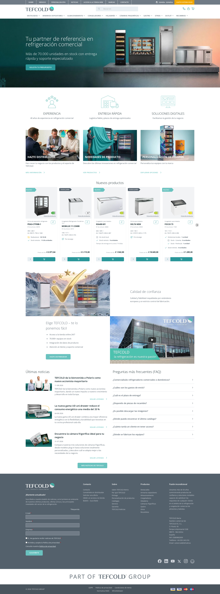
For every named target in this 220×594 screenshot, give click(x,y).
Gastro (147, 16)
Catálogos (115, 501)
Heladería (110, 16)
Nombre (29, 521)
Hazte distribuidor (184, 2)
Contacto (86, 490)
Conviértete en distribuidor (93, 492)
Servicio (115, 504)
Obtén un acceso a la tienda (94, 498)
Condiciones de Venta (123, 588)
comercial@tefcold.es (182, 543)
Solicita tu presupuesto (40, 67)
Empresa (29, 529)
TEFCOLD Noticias (118, 509)
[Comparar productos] (53, 222)
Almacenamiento (75, 16)
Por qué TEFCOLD (118, 492)
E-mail (28, 513)
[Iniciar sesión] (188, 8)
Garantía (115, 506)
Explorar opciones (149, 172)
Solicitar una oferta (90, 495)
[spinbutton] (30, 259)
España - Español (166, 2)
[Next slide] (197, 225)
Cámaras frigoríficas (129, 16)
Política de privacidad (47, 546)
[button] (153, 380)
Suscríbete (34, 553)
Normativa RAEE (103, 591)
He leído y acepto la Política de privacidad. (44, 543)
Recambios (181, 16)
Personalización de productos (123, 498)
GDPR (91, 588)
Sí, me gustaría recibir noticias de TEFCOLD (45, 538)
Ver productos (90, 172)
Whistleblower (117, 591)
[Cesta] (193, 8)
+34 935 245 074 (183, 540)
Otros (158, 16)
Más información (33, 172)
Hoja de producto (50, 216)
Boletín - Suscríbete (90, 501)
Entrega (115, 495)
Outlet (168, 16)
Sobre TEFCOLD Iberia (120, 490)
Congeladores (94, 16)
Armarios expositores (53, 16)
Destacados (32, 16)
